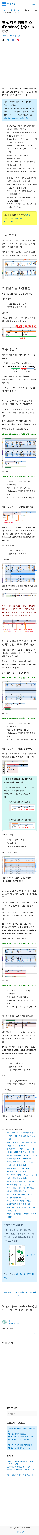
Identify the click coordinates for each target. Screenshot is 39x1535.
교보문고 (28, 1274)
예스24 (20, 1274)
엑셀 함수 (5, 10)
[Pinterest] (18, 40)
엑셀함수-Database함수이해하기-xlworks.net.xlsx (18, 218)
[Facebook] (13, 40)
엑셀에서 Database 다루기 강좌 (16, 118)
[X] (3, 40)
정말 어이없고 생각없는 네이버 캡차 (18, 1467)
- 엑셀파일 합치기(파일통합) (20, 1445)
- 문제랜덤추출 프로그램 (19, 1448)
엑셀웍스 (11, 4)
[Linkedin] (8, 40)
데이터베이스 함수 (16, 10)
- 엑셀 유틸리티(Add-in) (20, 1437)
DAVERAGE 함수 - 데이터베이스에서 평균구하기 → (19, 1292)
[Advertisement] (19, 64)
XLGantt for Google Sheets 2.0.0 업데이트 (20, 1461)
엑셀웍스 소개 (20, 1532)
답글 (35, 1333)
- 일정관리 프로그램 (17, 1434)
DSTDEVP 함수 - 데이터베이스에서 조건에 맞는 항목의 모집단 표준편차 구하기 (22, 1135)
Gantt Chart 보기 (12, 1464)
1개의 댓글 (17, 36)
